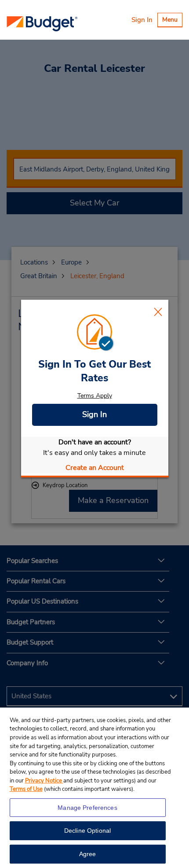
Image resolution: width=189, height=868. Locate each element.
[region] (94, 788)
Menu (172, 21)
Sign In (142, 19)
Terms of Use (26, 789)
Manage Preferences (87, 807)
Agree (87, 853)
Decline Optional (87, 830)
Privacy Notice (44, 781)
